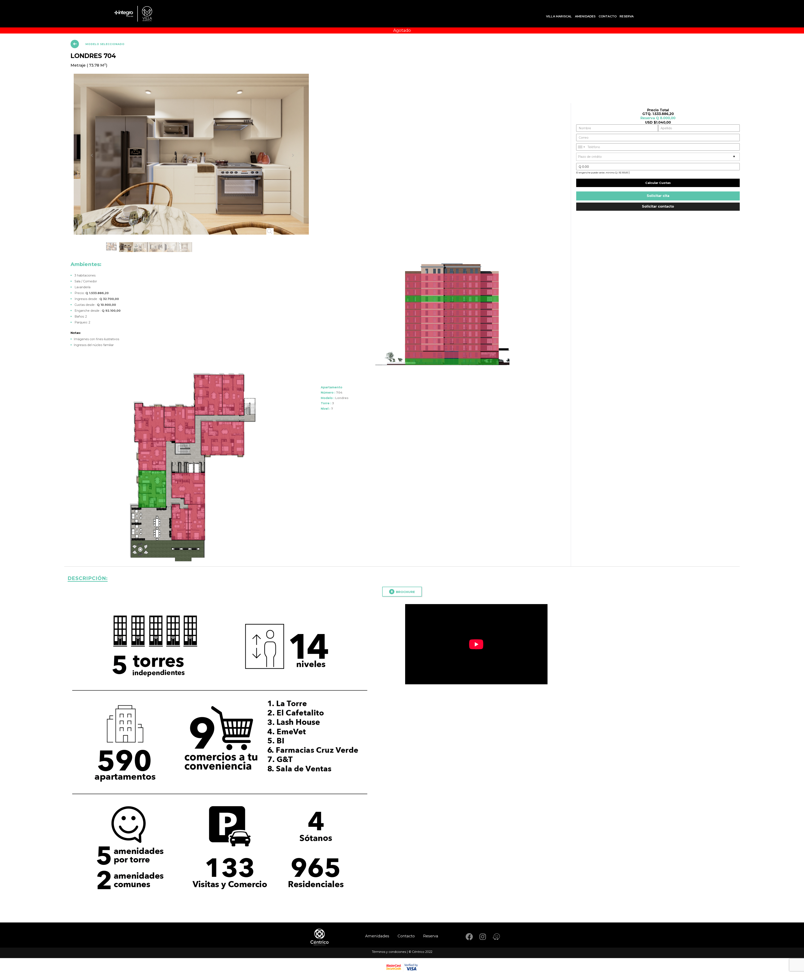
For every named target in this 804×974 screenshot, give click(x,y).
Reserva (627, 16)
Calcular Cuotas (658, 183)
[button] (86, 89)
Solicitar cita (658, 196)
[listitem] (452, 232)
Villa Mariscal (559, 16)
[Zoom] (214, 102)
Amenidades (585, 16)
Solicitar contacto (658, 206)
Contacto (608, 16)
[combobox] (581, 146)
